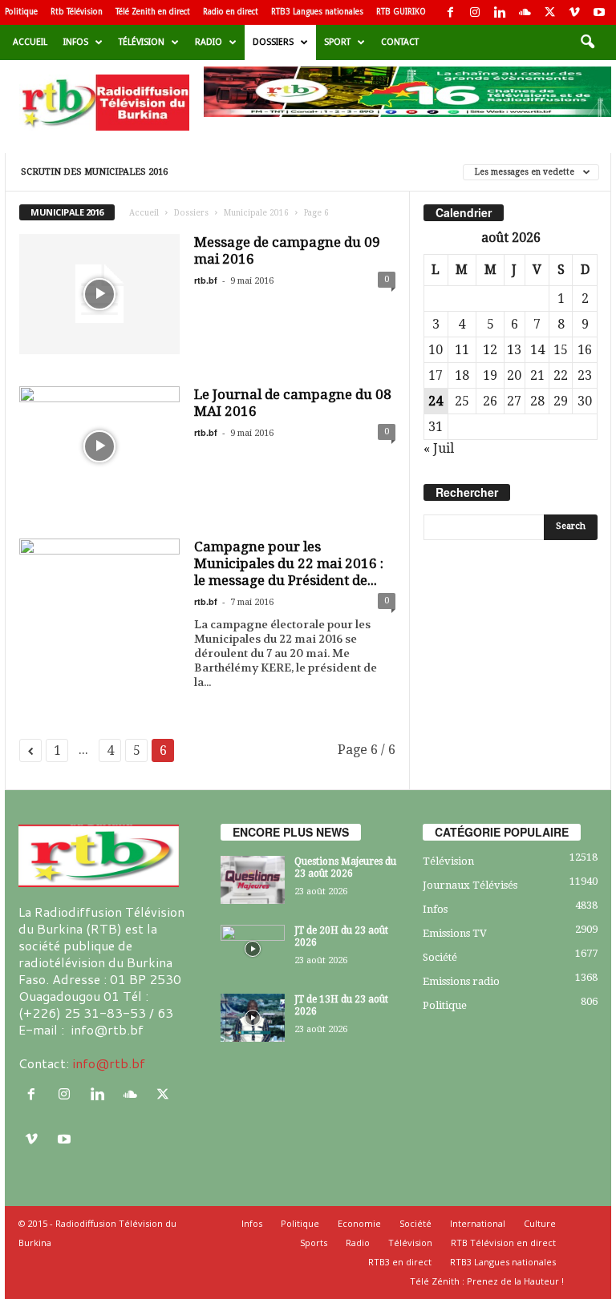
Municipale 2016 (256, 212)
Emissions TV (455, 933)
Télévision (141, 42)
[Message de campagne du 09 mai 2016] (99, 294)
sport (337, 42)
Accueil (30, 42)
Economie (359, 1223)
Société (440, 957)
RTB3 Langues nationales (317, 11)
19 (490, 375)
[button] (587, 42)
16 (585, 349)
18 (462, 375)
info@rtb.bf (108, 1063)
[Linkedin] (499, 12)
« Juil (439, 448)
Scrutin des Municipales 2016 (94, 172)
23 (585, 375)
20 (514, 375)
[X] (549, 12)
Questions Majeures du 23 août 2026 (345, 867)
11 (462, 349)
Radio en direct (230, 11)
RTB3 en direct (400, 1262)
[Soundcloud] (524, 12)
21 (537, 375)
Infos (75, 42)
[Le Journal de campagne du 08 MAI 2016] (99, 446)
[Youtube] (599, 12)
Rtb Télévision (77, 11)
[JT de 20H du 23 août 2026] (253, 949)
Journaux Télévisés (470, 885)
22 (560, 375)
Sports (313, 1242)
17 (435, 375)
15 (560, 349)
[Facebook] (450, 12)
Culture (540, 1223)
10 (435, 349)
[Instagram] (474, 12)
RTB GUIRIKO (401, 11)
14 (537, 349)
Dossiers (273, 42)
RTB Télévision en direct (503, 1242)
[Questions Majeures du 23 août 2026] (253, 880)
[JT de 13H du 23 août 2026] (253, 1018)
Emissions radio (461, 981)
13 (514, 349)
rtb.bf (205, 280)
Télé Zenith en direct (153, 11)
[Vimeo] (574, 12)
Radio (208, 42)
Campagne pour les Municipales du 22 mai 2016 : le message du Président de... (288, 563)
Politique (21, 11)
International (477, 1223)
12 (490, 349)
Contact (400, 42)
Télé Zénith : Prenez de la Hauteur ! (487, 1281)
